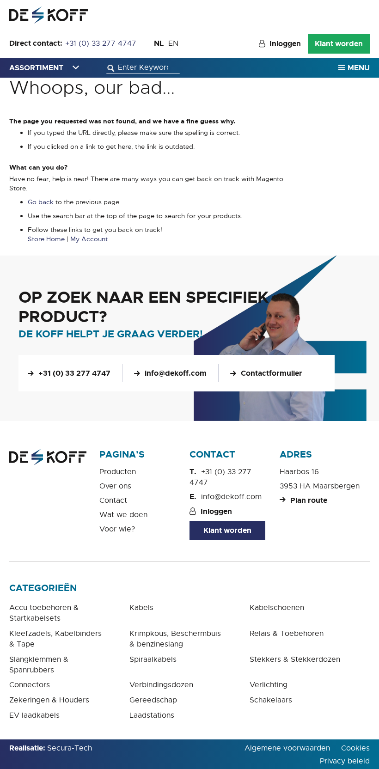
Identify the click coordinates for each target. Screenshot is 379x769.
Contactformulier (271, 373)
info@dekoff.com (176, 373)
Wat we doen (123, 514)
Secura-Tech (69, 748)
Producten (117, 471)
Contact (113, 500)
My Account (89, 239)
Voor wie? (117, 529)
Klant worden (339, 44)
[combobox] (143, 67)
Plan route (308, 500)
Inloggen (285, 44)
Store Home (46, 239)
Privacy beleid (345, 761)
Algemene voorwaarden (287, 748)
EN (173, 43)
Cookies (355, 748)
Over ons (115, 486)
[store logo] (48, 15)
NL (159, 43)
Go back (41, 202)
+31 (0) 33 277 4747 (100, 43)
